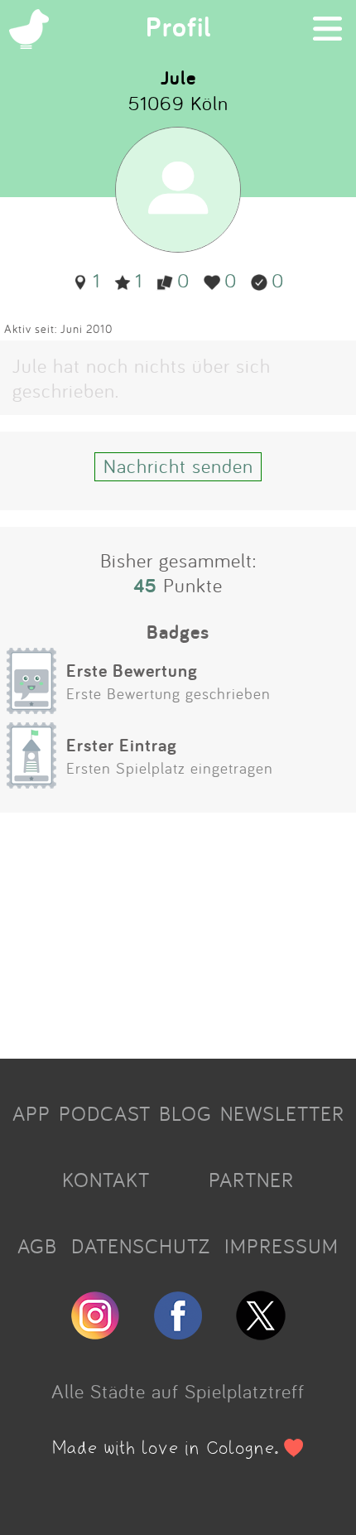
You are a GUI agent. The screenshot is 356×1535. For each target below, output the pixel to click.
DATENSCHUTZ (140, 1246)
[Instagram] (95, 1332)
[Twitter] (261, 1332)
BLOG (185, 1113)
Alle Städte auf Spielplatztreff (178, 1390)
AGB (37, 1246)
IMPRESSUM (281, 1246)
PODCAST (105, 1113)
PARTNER (251, 1179)
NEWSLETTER (282, 1113)
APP (31, 1113)
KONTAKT (106, 1179)
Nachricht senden (178, 465)
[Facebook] (178, 1332)
